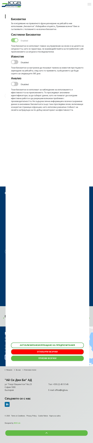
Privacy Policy (32, 416)
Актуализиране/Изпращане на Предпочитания (47, 345)
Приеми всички (47, 358)
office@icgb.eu (61, 390)
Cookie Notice (43, 416)
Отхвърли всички (47, 352)
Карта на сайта (54, 416)
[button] (46, 433)
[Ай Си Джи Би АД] (11, 4)
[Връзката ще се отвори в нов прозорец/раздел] (7, 404)
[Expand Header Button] (89, 4)
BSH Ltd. (17, 423)
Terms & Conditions (18, 416)
